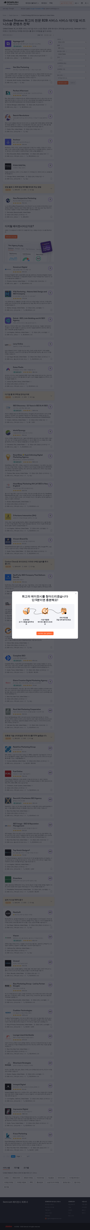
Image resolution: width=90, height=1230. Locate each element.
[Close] (76, 593)
